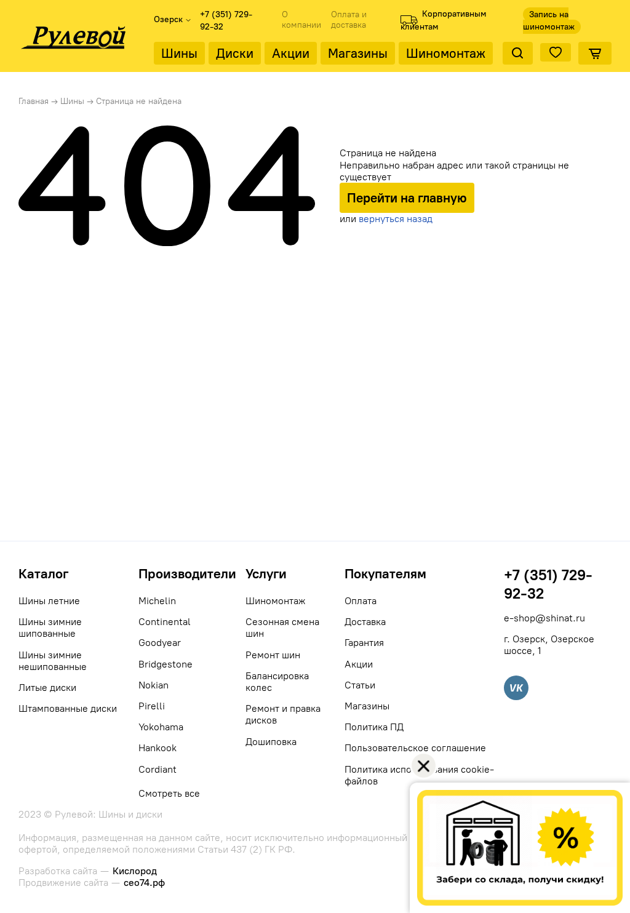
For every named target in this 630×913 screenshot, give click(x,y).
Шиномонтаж (445, 53)
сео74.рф (144, 882)
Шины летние (49, 601)
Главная (33, 101)
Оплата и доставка (349, 20)
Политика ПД (374, 727)
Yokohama (160, 727)
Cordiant (157, 769)
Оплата (361, 601)
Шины (179, 53)
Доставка (365, 622)
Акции (290, 53)
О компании (301, 20)
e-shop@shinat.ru (544, 618)
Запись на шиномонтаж (549, 20)
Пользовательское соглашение (415, 748)
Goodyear (159, 642)
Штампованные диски (67, 708)
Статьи (360, 685)
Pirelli (151, 706)
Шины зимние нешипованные (52, 660)
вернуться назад (396, 219)
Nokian (153, 685)
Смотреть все (169, 793)
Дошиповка (271, 742)
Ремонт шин (272, 655)
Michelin (157, 601)
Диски (234, 53)
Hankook (157, 748)
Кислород (135, 871)
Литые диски (47, 687)
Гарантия (364, 642)
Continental (164, 622)
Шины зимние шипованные (50, 627)
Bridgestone (165, 664)
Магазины (358, 53)
